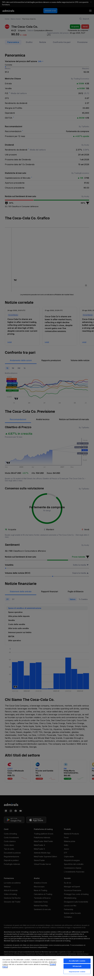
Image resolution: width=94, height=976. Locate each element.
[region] (46, 966)
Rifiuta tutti (77, 966)
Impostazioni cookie (77, 972)
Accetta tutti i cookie (77, 961)
